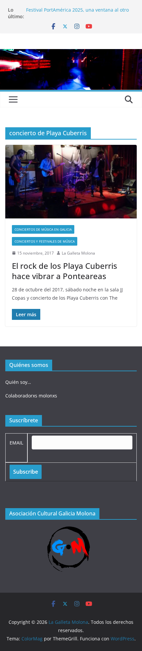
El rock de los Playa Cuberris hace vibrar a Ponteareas (64, 270)
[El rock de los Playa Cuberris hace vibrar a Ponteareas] (71, 181)
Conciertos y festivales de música (45, 241)
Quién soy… (18, 382)
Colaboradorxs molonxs (31, 395)
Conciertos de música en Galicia (43, 229)
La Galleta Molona (78, 253)
